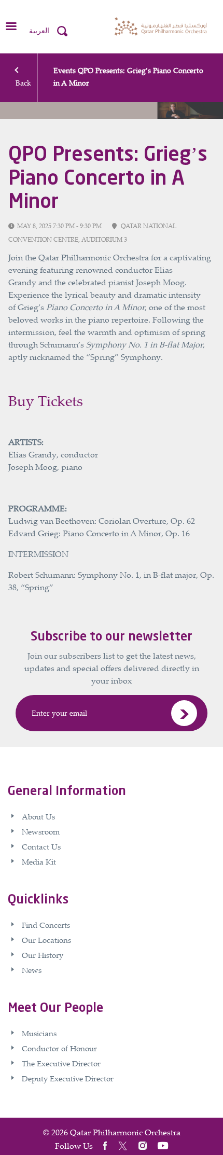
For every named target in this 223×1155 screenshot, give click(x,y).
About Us (38, 816)
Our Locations (46, 940)
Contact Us (41, 846)
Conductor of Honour (59, 1048)
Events (64, 70)
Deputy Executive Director (68, 1078)
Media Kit (39, 861)
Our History (42, 955)
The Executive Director (61, 1063)
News (31, 970)
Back (23, 83)
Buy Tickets (45, 400)
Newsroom (41, 831)
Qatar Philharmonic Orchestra (125, 1132)
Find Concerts (46, 925)
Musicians (39, 1033)
